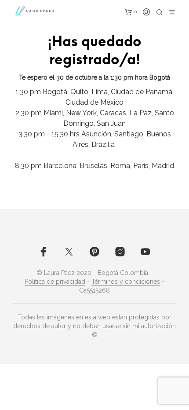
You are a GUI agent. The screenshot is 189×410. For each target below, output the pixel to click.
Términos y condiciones (125, 281)
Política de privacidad (55, 281)
